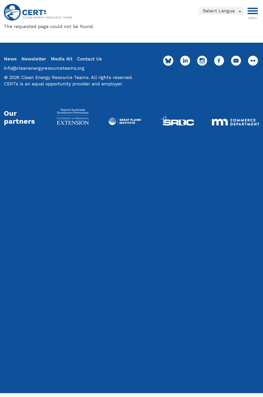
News (10, 58)
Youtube (236, 61)
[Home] (38, 12)
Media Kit (61, 58)
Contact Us (89, 58)
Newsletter (33, 58)
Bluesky (168, 61)
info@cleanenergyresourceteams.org (44, 68)
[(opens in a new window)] (73, 116)
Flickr (253, 61)
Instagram (202, 61)
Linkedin (185, 61)
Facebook (219, 61)
